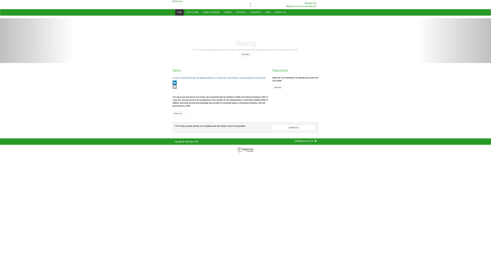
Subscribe (277, 87)
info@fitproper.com (303, 141)
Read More (245, 54)
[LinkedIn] (221, 82)
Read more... (178, 113)
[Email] (221, 87)
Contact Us (294, 127)
